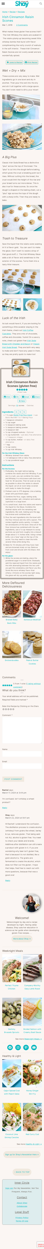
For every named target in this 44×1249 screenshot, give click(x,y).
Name (4, 749)
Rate (23, 401)
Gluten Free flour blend (22, 415)
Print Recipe (32, 62)
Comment (7, 715)
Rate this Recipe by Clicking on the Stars (20, 706)
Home (4, 12)
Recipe (13, 12)
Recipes (21, 12)
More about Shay (21, 939)
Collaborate (22, 1206)
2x (16, 412)
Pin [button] (17, 397)
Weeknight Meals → (33, 1039)
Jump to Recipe (15, 62)
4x (24, 412)
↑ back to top (22, 1172)
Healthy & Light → (34, 1144)
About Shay (22, 1203)
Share (37, 397)
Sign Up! (9, 1188)
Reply (4, 808)
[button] (17, 389)
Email (26, 397)
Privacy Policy (22, 1218)
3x (20, 412)
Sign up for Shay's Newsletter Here (21, 1154)
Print (8, 397)
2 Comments (22, 25)
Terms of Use (22, 1221)
